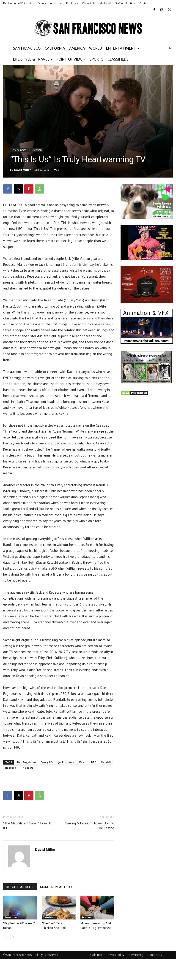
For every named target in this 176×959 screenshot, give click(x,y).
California (55, 48)
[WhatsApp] (39, 189)
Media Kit (105, 3)
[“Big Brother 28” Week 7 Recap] (20, 907)
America (77, 48)
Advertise (56, 3)
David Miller (22, 169)
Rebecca (10, 767)
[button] (170, 48)
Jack (60, 762)
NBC (93, 762)
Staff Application (125, 3)
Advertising (136, 955)
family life (47, 762)
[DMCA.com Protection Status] (134, 394)
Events (42, 3)
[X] (169, 9)
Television (36, 149)
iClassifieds (88, 3)
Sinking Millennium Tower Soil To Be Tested (89, 825)
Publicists (72, 3)
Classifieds (118, 59)
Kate (71, 762)
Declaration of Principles (18, 3)
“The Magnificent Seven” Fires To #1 (27, 825)
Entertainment (121, 48)
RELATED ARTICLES (20, 887)
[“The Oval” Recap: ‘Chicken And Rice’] (58, 907)
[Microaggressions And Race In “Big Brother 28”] (97, 907)
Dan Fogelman (26, 762)
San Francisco (27, 48)
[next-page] (13, 937)
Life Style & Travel (31, 59)
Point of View (69, 59)
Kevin (82, 762)
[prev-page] (6, 937)
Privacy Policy (115, 955)
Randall (106, 762)
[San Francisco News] (88, 28)
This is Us (27, 767)
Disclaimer (95, 955)
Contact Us (145, 3)
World (95, 48)
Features (87, 917)
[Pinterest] (28, 189)
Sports (96, 59)
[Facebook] (154, 9)
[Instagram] (161, 9)
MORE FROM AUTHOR (56, 887)
